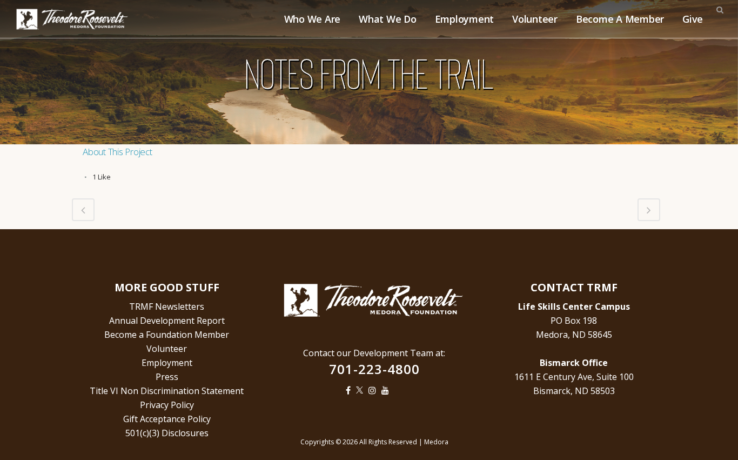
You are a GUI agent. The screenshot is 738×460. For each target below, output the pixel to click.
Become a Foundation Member (166, 335)
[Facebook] (351, 390)
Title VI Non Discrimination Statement (167, 391)
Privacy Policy (167, 405)
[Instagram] (374, 390)
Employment (167, 363)
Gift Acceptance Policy (167, 419)
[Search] (719, 8)
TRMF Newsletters (166, 306)
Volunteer (166, 349)
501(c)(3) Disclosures (167, 433)
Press (167, 377)
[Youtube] (387, 390)
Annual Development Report (167, 320)
